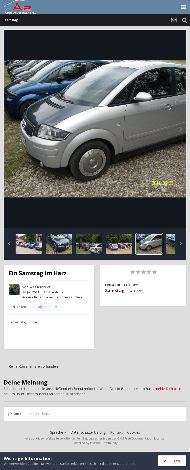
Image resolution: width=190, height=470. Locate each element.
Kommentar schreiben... (31, 413)
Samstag (115, 290)
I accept (173, 460)
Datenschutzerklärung (88, 432)
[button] (9, 243)
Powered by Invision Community (95, 443)
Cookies (133, 432)
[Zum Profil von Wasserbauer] (14, 289)
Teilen (20, 306)
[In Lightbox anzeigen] (95, 128)
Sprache (57, 432)
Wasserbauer (39, 287)
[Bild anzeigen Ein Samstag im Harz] (29, 244)
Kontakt (116, 432)
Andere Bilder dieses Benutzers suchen (52, 297)
